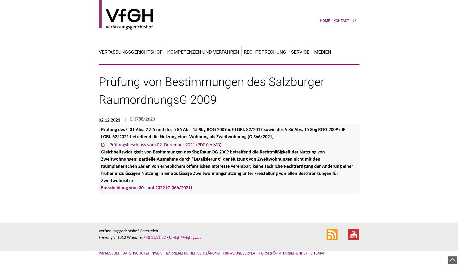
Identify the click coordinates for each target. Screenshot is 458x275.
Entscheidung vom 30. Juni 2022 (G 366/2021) (146, 188)
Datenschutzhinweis (142, 253)
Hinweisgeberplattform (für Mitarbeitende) (265, 253)
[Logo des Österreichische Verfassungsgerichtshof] (229, 15)
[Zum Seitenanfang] (452, 260)
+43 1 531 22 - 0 (157, 237)
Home (325, 21)
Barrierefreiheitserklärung (193, 253)
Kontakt (341, 21)
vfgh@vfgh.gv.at (187, 237)
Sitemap (317, 253)
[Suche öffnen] (354, 24)
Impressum (109, 253)
